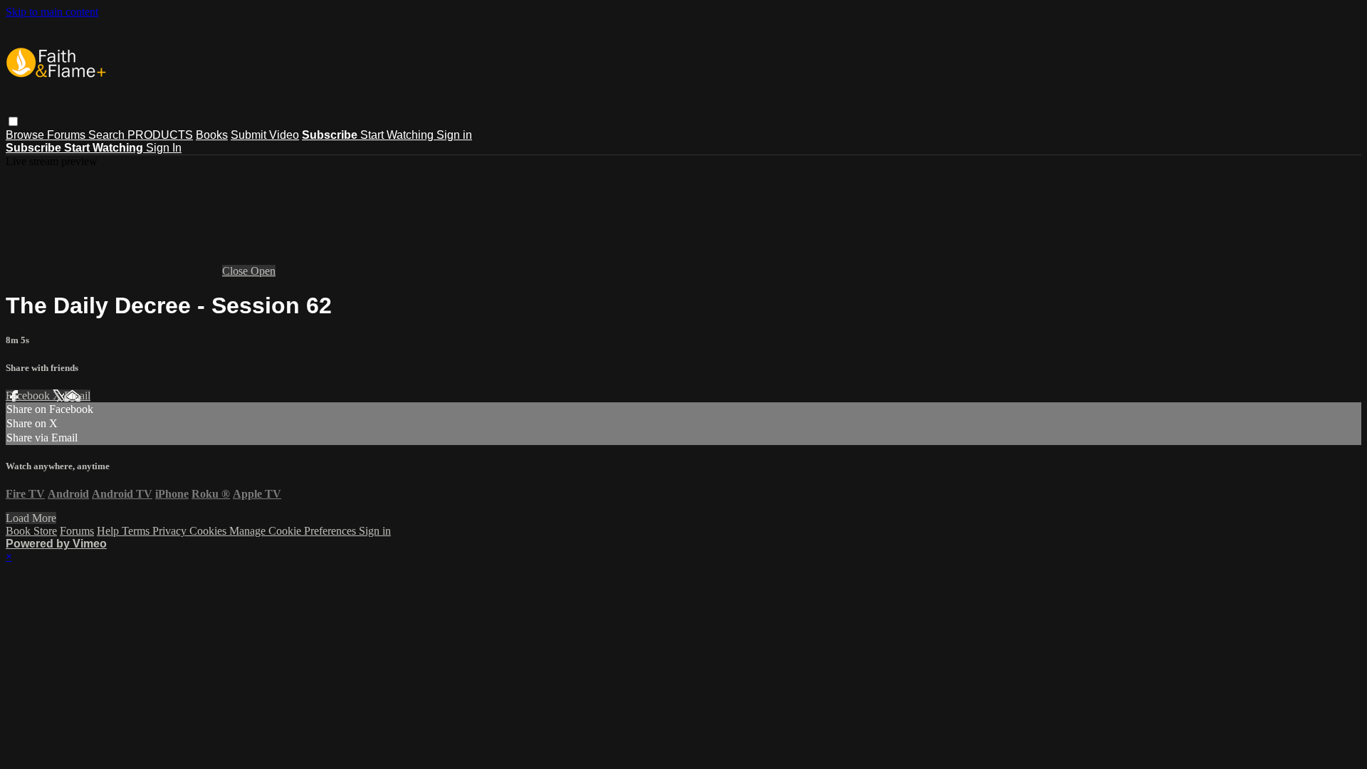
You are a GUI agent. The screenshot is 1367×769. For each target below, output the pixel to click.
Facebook (29, 395)
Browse (26, 135)
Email (77, 395)
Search (107, 135)
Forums (67, 135)
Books (212, 135)
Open (263, 271)
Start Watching (398, 135)
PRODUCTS (160, 135)
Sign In (164, 148)
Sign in (454, 135)
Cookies (209, 531)
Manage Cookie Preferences (294, 531)
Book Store (31, 531)
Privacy (170, 531)
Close (236, 271)
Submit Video (265, 135)
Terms (137, 531)
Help (109, 531)
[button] (13, 121)
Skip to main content (52, 12)
